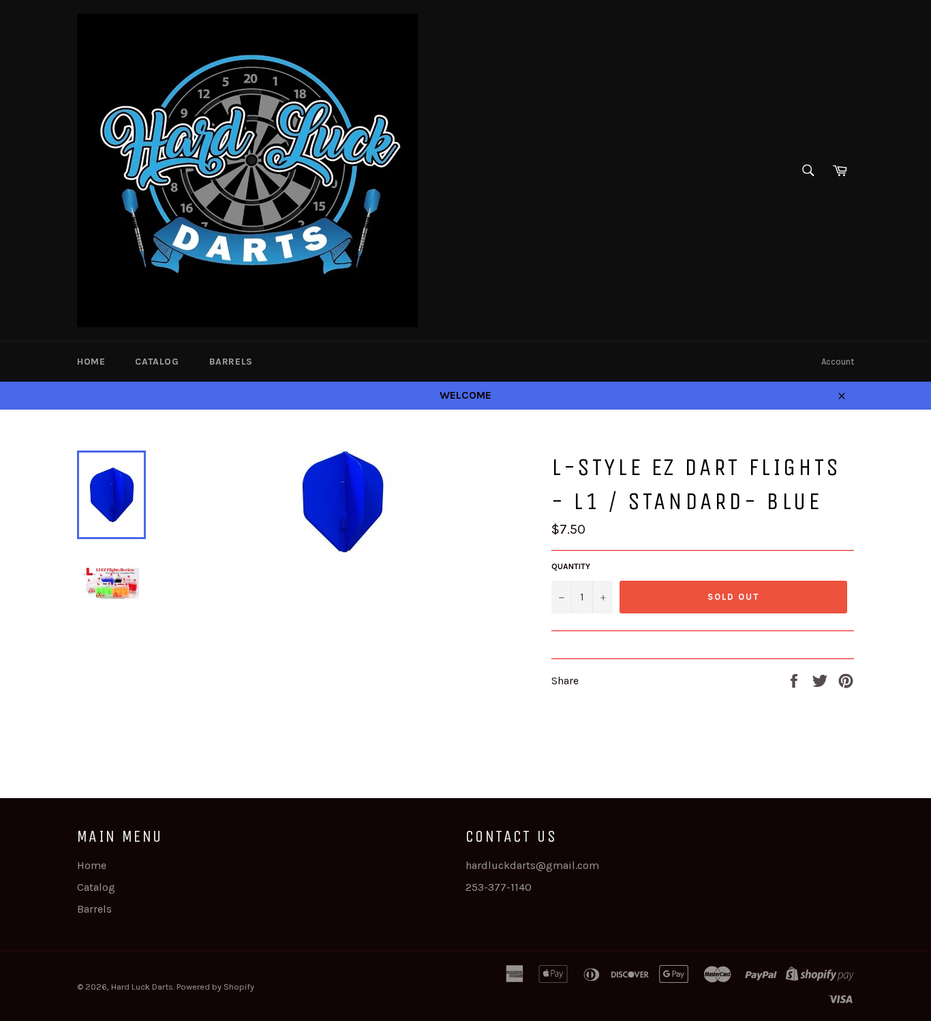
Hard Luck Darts (142, 986)
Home (91, 361)
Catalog (157, 361)
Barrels (231, 361)
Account (837, 361)
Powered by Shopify (215, 986)
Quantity (570, 566)
